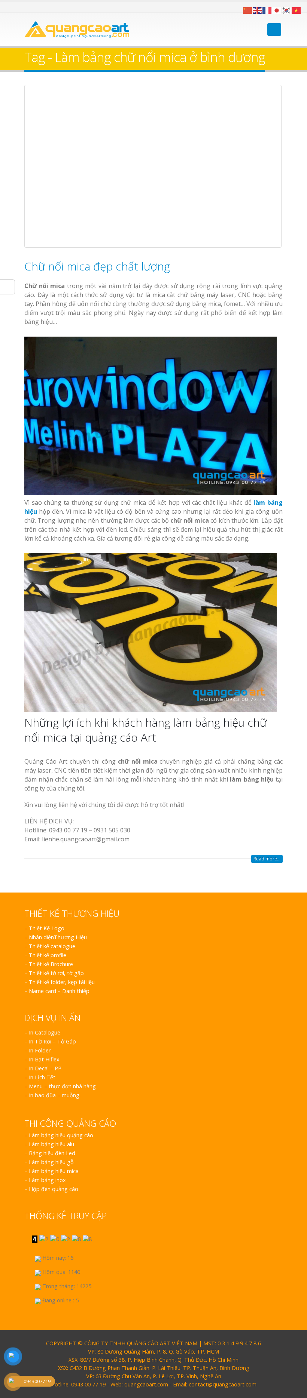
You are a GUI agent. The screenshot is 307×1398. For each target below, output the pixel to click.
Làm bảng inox (47, 1180)
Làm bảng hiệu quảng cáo (61, 1135)
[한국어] (287, 10)
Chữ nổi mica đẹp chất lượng (97, 266)
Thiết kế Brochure (51, 964)
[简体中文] (248, 10)
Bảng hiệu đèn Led (52, 1153)
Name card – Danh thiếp (59, 991)
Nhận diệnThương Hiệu (58, 937)
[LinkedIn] (45, 7)
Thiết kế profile (47, 955)
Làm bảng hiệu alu (51, 1144)
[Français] (267, 10)
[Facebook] (27, 7)
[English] (257, 10)
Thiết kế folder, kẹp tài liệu (62, 982)
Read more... (266, 859)
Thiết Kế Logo (46, 928)
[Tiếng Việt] (296, 10)
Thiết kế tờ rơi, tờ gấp (56, 973)
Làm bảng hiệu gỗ (51, 1162)
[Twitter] (36, 7)
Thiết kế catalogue (52, 946)
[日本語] (277, 10)
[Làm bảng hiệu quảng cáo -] (76, 29)
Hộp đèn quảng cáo (53, 1189)
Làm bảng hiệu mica (54, 1171)
